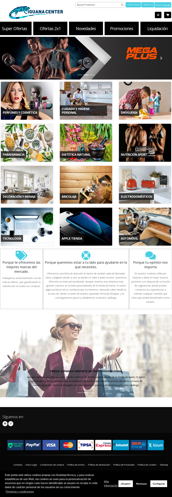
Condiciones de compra (52, 464)
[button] (13, 355)
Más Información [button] (111, 483)
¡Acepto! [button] (126, 483)
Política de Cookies (147, 464)
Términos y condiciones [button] (19, 491)
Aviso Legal (31, 464)
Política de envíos (76, 464)
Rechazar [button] (141, 483)
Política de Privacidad (123, 464)
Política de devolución (99, 464)
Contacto (17, 464)
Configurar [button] (159, 483)
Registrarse (148, 5)
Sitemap (164, 464)
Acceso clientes (134, 5)
